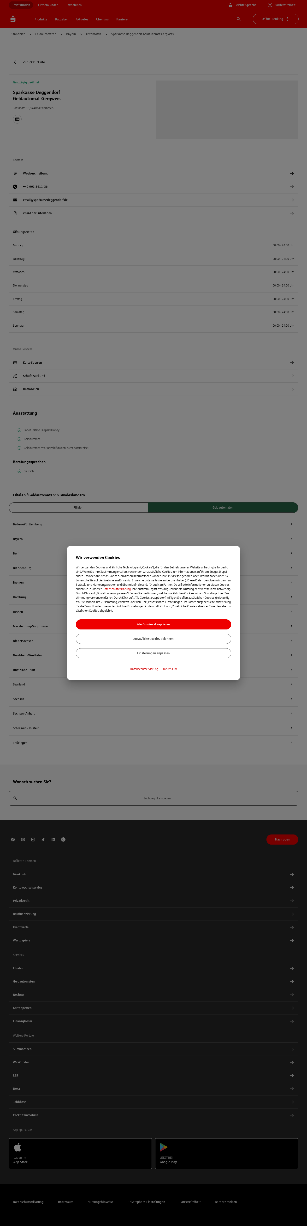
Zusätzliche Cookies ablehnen (153, 639)
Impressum (170, 669)
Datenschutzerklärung (116, 589)
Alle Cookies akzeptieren (153, 624)
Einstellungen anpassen (153, 653)
